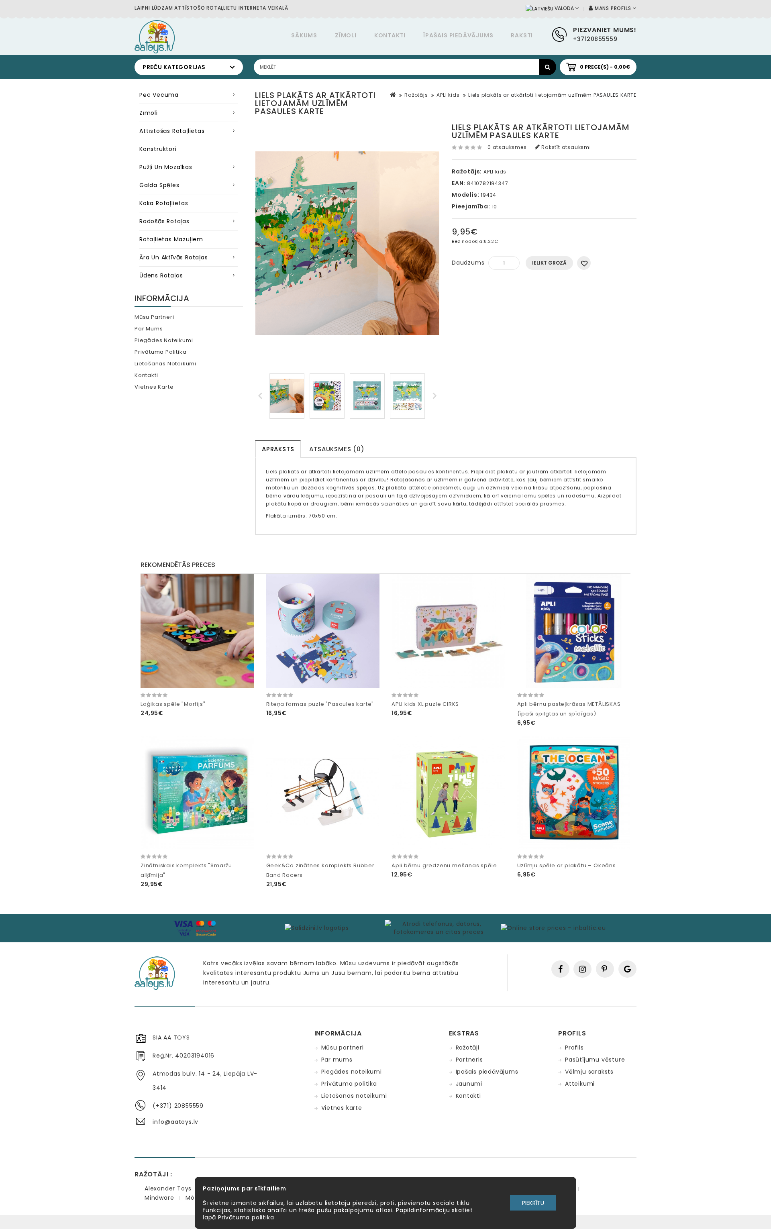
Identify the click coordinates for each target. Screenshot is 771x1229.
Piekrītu (533, 1203)
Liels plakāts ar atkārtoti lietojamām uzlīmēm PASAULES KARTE (552, 95)
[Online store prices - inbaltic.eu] (552, 927)
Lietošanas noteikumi (165, 363)
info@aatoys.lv (175, 1122)
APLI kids (447, 95)
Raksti (522, 35)
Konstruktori (158, 149)
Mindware (159, 1198)
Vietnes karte (154, 387)
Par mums (149, 328)
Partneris (469, 1060)
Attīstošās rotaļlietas (172, 131)
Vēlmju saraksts (589, 1072)
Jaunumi (469, 1084)
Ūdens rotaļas (161, 275)
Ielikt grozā (549, 262)
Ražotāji (467, 1048)
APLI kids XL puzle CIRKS (425, 704)
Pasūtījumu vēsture (595, 1060)
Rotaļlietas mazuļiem (171, 239)
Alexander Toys (168, 1188)
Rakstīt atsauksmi (565, 147)
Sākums (304, 35)
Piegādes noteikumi (164, 340)
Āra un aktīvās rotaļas (173, 257)
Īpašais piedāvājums (458, 35)
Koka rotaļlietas (163, 203)
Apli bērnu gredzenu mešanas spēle (444, 865)
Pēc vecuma (159, 95)
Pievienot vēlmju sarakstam (584, 263)
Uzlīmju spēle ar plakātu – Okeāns (566, 865)
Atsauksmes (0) (336, 449)
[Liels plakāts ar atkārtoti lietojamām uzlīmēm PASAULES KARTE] (286, 396)
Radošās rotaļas (164, 221)
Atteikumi (580, 1084)
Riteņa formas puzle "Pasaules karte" (320, 704)
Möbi (193, 1198)
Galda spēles (159, 185)
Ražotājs (416, 95)
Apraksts (278, 449)
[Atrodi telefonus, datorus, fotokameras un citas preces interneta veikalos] (439, 927)
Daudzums (468, 263)
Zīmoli (346, 35)
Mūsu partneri (154, 317)
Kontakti (390, 35)
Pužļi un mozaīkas (165, 167)
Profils (574, 1048)
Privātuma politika (160, 352)
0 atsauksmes (507, 147)
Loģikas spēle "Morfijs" (173, 704)
